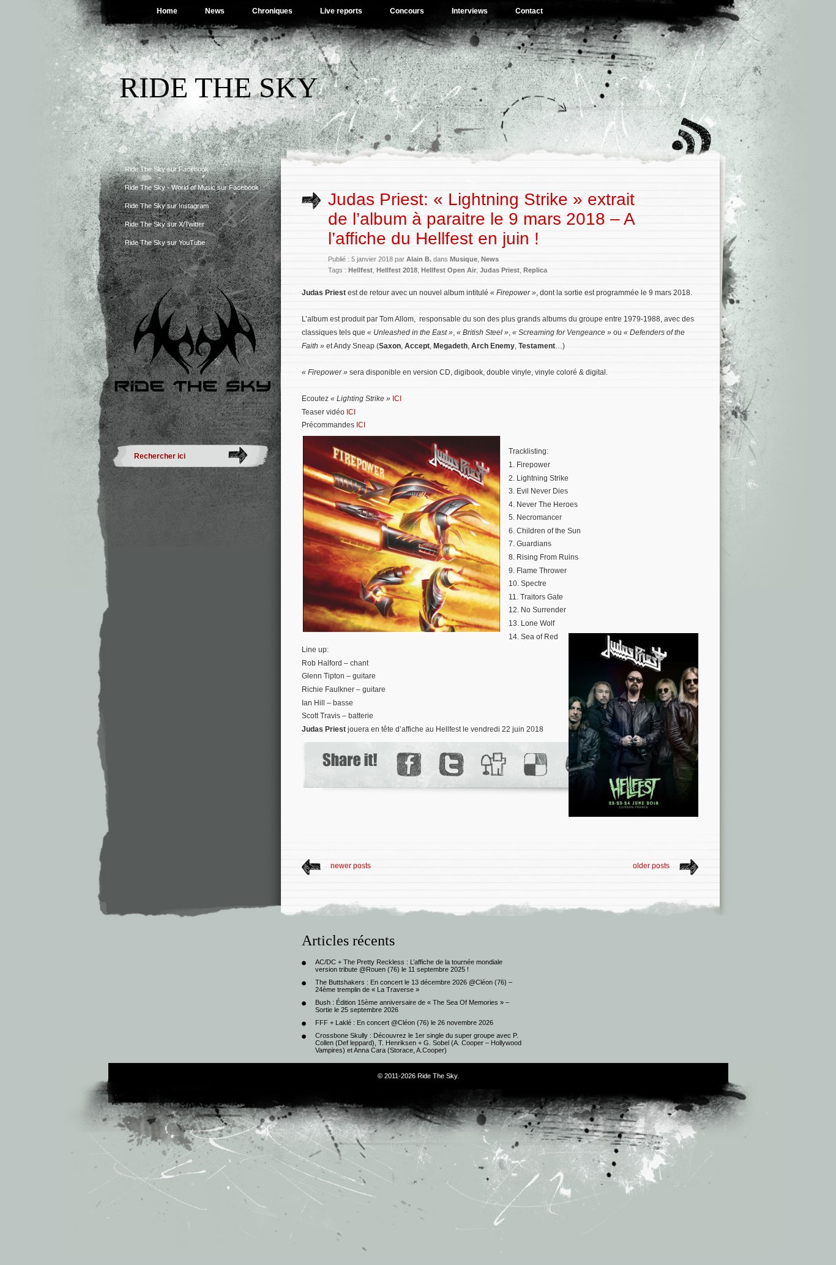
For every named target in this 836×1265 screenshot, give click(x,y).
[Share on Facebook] (408, 764)
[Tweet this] (450, 764)
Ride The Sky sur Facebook (167, 169)
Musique (463, 259)
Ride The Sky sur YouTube (165, 242)
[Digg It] (492, 764)
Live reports (341, 11)
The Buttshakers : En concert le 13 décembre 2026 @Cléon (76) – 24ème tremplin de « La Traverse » (413, 985)
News (215, 11)
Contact (529, 11)
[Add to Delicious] (534, 764)
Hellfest (360, 270)
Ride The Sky (218, 87)
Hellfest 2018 (396, 270)
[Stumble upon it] (425, 789)
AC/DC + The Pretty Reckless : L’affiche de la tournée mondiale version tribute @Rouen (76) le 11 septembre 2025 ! (408, 965)
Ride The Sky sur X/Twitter (164, 224)
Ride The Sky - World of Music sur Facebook (192, 187)
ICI (396, 398)
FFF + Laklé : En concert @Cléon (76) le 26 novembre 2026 (404, 1022)
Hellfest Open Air (448, 270)
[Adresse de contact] (511, 789)
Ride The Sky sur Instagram (167, 205)
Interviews (470, 11)
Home (167, 11)
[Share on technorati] (467, 789)
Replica (535, 270)
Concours (407, 11)
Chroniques (272, 11)
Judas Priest (500, 270)
